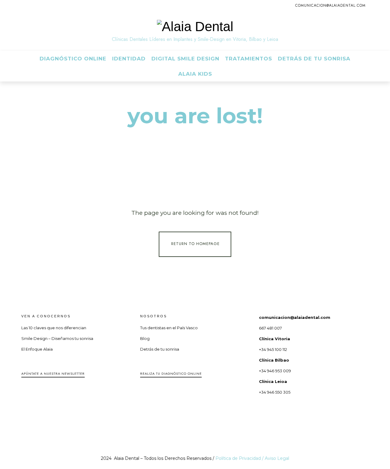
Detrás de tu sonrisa (159, 349)
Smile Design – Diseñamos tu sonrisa (57, 338)
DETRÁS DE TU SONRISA (314, 59)
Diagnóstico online (73, 59)
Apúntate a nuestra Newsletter (53, 373)
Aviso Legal (277, 458)
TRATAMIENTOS (248, 59)
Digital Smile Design (185, 59)
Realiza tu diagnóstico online (171, 373)
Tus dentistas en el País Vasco (169, 327)
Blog (145, 338)
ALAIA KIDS (195, 74)
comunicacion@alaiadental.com (330, 5)
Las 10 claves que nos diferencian (53, 327)
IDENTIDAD (129, 59)
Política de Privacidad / (240, 458)
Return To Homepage (195, 244)
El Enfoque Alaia (37, 349)
